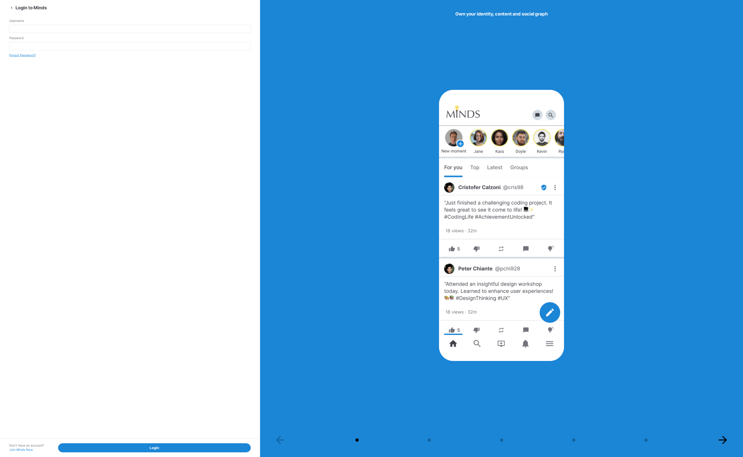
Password (16, 38)
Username (16, 21)
